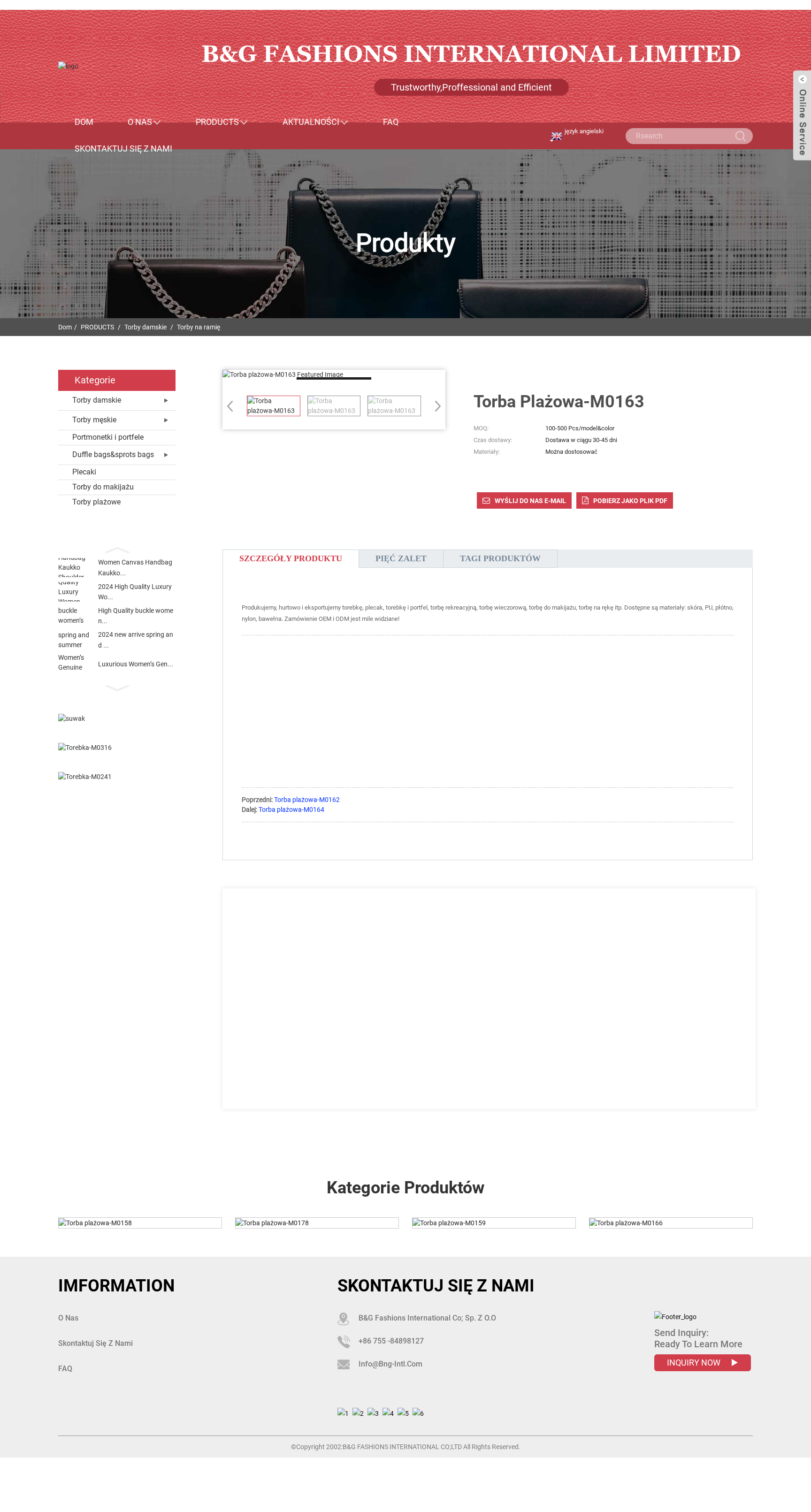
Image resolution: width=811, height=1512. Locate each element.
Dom (84, 122)
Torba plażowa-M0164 (291, 809)
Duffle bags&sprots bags (113, 454)
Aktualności (311, 122)
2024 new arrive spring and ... (135, 640)
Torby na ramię (198, 327)
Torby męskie (94, 419)
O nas (140, 122)
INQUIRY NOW (694, 1362)
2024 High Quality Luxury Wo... (135, 592)
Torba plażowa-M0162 (307, 799)
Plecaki (84, 471)
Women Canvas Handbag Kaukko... (135, 567)
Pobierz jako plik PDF (630, 500)
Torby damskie (145, 327)
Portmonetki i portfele (108, 437)
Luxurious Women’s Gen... (135, 664)
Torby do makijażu (103, 486)
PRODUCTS (217, 122)
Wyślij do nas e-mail (530, 500)
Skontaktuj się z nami (123, 149)
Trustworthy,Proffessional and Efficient (471, 87)
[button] (117, 549)
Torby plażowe (96, 501)
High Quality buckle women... (135, 616)
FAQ (390, 122)
